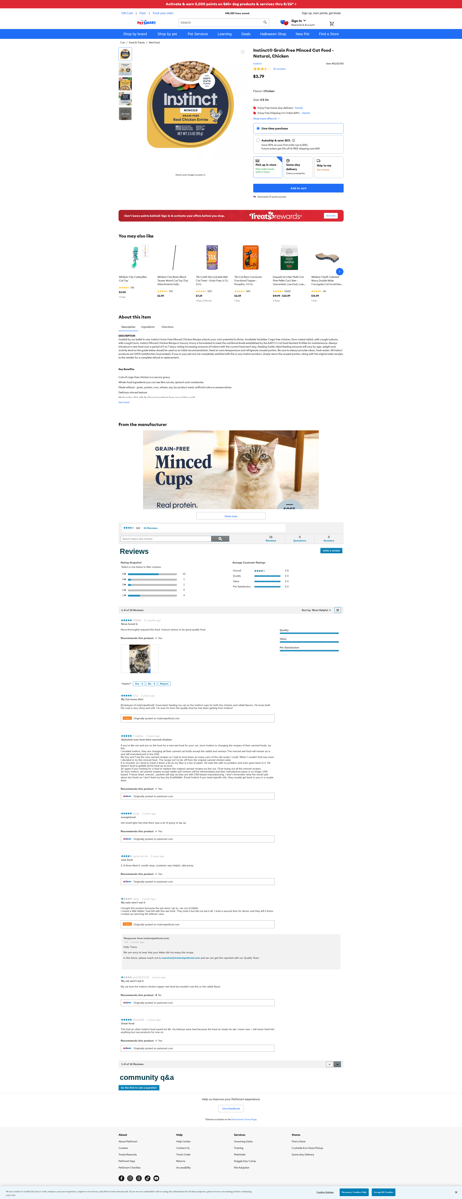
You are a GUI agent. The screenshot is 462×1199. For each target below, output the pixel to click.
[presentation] (140, 659)
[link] (128, 528)
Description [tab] (128, 326)
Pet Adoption (241, 1167)
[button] (337, 1064)
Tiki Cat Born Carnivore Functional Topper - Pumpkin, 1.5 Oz (248, 280)
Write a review (332, 551)
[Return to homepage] (146, 22)
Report (164, 683)
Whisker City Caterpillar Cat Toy (133, 278)
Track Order (183, 1154)
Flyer (142, 13)
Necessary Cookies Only (354, 1192)
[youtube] (156, 1178)
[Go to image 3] (125, 84)
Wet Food (154, 42)
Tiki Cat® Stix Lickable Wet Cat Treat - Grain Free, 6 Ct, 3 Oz (212, 280)
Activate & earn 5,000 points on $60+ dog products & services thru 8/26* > (231, 4)
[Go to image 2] (125, 69)
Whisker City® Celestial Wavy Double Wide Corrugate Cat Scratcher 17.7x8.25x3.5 (326, 280)
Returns (180, 1161)
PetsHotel (239, 1154)
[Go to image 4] (125, 99)
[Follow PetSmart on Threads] (139, 1178)
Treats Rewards (128, 1154)
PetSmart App (127, 1161)
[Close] (456, 1192)
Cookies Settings (325, 1192)
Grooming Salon (243, 1141)
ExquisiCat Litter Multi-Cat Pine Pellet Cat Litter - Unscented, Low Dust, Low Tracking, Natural (288, 280)
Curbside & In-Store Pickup (307, 1148)
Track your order (162, 13)
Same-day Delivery (303, 1154)
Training (238, 1148)
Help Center (183, 1141)
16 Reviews (152, 528)
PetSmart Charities (130, 1167)
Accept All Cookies (383, 1192)
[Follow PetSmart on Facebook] (121, 1178)
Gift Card (127, 13)
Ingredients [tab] (147, 326)
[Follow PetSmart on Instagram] (130, 1178)
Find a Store (299, 1141)
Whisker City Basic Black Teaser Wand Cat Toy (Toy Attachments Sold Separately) (172, 280)
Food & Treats (137, 42)
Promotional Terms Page (244, 1119)
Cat (122, 42)
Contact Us (183, 1148)
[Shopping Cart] (336, 24)
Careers (123, 1148)
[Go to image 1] (125, 54)
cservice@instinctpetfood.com (181, 957)
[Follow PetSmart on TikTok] (147, 1178)
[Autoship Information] (293, 140)
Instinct (257, 63)
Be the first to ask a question (139, 1087)
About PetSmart (128, 1141)
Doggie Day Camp (245, 1161)
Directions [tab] (167, 326)
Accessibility (183, 1167)
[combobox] (223, 22)
